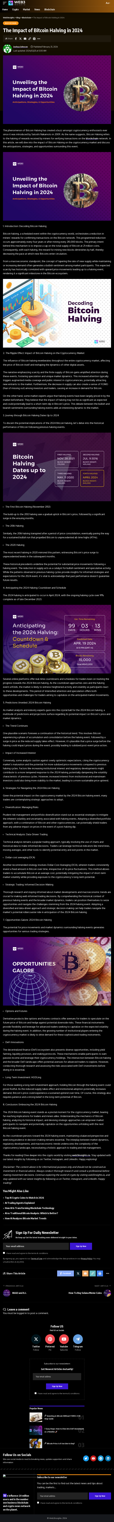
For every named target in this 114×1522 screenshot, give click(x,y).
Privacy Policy (86, 1258)
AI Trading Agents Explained (20, 1202)
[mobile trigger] (5, 3)
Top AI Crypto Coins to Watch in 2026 (24, 1197)
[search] (102, 3)
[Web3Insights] (17, 3)
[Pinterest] (50, 1342)
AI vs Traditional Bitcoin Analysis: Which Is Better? (31, 1213)
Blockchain (10, 23)
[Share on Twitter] (20, 38)
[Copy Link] (29, 38)
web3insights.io (81, 1155)
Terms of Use (36, 1258)
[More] (39, 38)
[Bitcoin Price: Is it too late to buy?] (36, 1443)
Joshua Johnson (20, 46)
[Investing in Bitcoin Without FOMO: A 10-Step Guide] (36, 1417)
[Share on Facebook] (16, 38)
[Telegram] (77, 1342)
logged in (22, 1313)
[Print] (34, 38)
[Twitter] (36, 1342)
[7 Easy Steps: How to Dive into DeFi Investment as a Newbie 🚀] (36, 1430)
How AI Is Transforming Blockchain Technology (29, 1208)
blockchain (92, 138)
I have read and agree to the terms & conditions (27, 1253)
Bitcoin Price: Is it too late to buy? (61, 1443)
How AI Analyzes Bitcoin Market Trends (25, 1218)
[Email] (25, 38)
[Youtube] (64, 1342)
